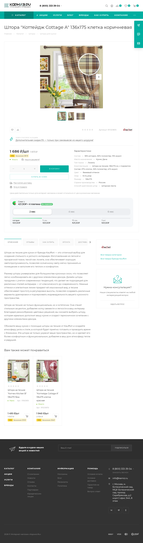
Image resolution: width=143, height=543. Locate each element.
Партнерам (32, 490)
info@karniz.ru (120, 478)
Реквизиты (63, 482)
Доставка (83, 242)
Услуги (8, 480)
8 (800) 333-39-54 (50, 5)
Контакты (31, 486)
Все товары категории (111, 255)
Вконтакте (112, 510)
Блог (60, 478)
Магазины (62, 474)
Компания (33, 468)
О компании (33, 474)
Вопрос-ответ (93, 491)
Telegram (119, 510)
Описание (13, 242)
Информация (66, 468)
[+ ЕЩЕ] (135, 15)
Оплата (66, 242)
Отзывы (30, 242)
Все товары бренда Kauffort (114, 259)
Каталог (9, 468)
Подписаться (121, 448)
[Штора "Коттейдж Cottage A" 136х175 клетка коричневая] (71, 76)
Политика (62, 486)
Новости (31, 478)
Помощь (92, 468)
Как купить (48, 242)
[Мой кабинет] (112, 6)
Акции (8, 474)
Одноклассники (126, 510)
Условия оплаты (95, 474)
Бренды (9, 485)
